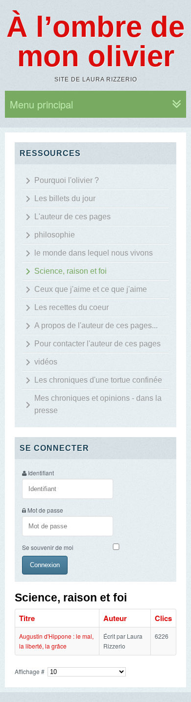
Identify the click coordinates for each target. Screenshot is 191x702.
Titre (27, 618)
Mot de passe (45, 510)
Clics (163, 618)
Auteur (115, 618)
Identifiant (41, 472)
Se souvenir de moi (47, 547)
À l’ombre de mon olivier (95, 41)
